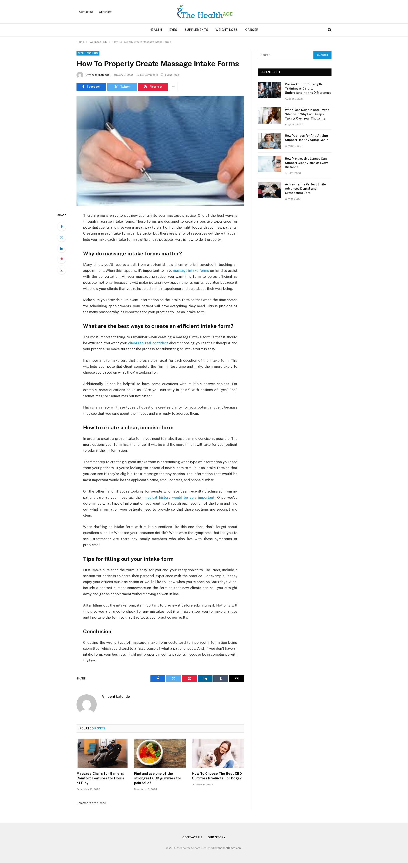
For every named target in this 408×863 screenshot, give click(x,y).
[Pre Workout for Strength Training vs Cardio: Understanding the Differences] (269, 90)
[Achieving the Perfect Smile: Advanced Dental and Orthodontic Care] (269, 190)
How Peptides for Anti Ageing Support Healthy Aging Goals (306, 138)
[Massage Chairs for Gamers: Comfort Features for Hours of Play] (102, 753)
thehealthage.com (230, 848)
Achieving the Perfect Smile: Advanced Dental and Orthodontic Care (306, 189)
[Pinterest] (61, 259)
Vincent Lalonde (99, 74)
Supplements (196, 29)
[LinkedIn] (61, 248)
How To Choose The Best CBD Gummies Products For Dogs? (217, 776)
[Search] (329, 30)
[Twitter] (61, 237)
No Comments (149, 74)
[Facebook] (61, 226)
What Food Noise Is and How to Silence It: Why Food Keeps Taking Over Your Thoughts (307, 114)
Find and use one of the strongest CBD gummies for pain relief (157, 778)
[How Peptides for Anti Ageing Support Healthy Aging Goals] (269, 141)
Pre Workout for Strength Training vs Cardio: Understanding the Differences (308, 88)
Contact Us (86, 11)
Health (156, 29)
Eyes (173, 29)
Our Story (105, 11)
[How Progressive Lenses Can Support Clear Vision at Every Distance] (269, 164)
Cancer (251, 29)
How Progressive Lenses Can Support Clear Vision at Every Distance (306, 163)
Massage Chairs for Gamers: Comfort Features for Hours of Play (100, 778)
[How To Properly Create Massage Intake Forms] (160, 151)
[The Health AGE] (204, 11)
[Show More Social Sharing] (173, 87)
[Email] (61, 270)
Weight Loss (226, 29)
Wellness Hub (88, 53)
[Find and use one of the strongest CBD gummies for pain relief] (160, 753)
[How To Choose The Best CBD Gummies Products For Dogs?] (218, 753)
